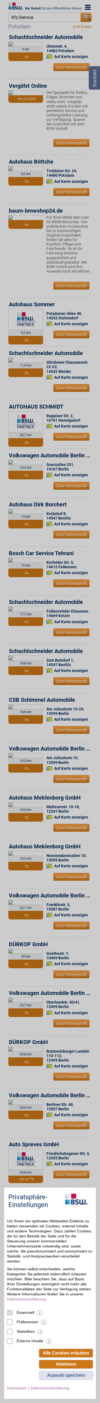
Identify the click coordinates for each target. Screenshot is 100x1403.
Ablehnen (66, 1364)
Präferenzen (27, 1322)
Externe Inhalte (30, 1341)
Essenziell (25, 1312)
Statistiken (26, 1331)
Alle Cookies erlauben (66, 1353)
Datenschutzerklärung (26, 1299)
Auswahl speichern (66, 1375)
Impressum (17, 1388)
